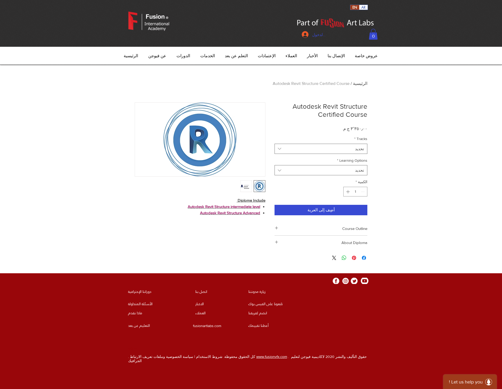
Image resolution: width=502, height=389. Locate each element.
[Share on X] (334, 258)
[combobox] (321, 149)
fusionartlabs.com (207, 326)
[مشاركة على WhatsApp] (344, 258)
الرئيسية (360, 83)
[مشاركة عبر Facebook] (364, 258)
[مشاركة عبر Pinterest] (354, 258)
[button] (373, 34)
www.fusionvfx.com (271, 357)
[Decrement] (363, 191)
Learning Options (352, 160)
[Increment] (347, 191)
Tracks (360, 139)
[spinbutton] (355, 191)
